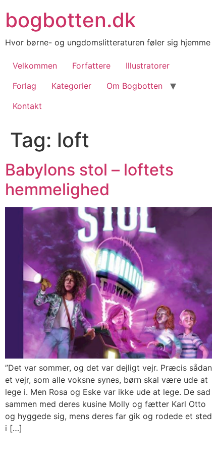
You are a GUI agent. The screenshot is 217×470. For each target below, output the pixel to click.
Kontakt (27, 106)
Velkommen (35, 66)
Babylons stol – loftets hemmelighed (89, 179)
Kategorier (71, 86)
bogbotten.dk (70, 20)
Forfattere (91, 66)
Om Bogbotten (134, 86)
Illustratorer (148, 66)
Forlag (24, 86)
